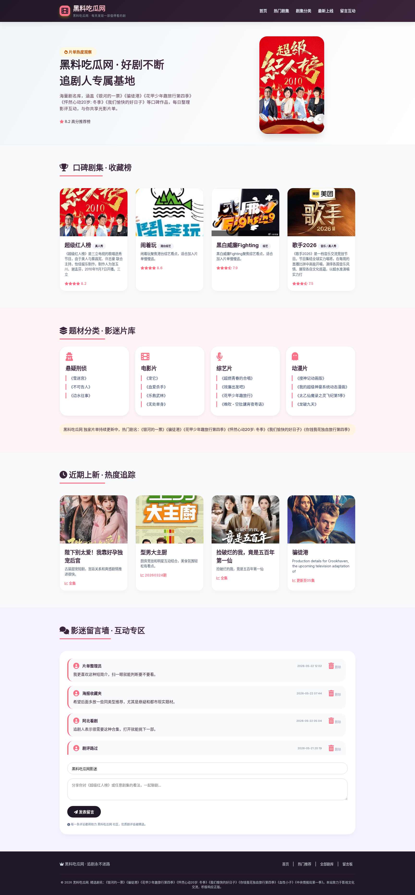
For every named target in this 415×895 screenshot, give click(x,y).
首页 (263, 10)
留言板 (347, 864)
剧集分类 (303, 10)
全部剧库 (327, 864)
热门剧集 (281, 10)
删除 (337, 667)
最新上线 (325, 10)
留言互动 (347, 10)
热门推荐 (304, 864)
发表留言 (86, 812)
